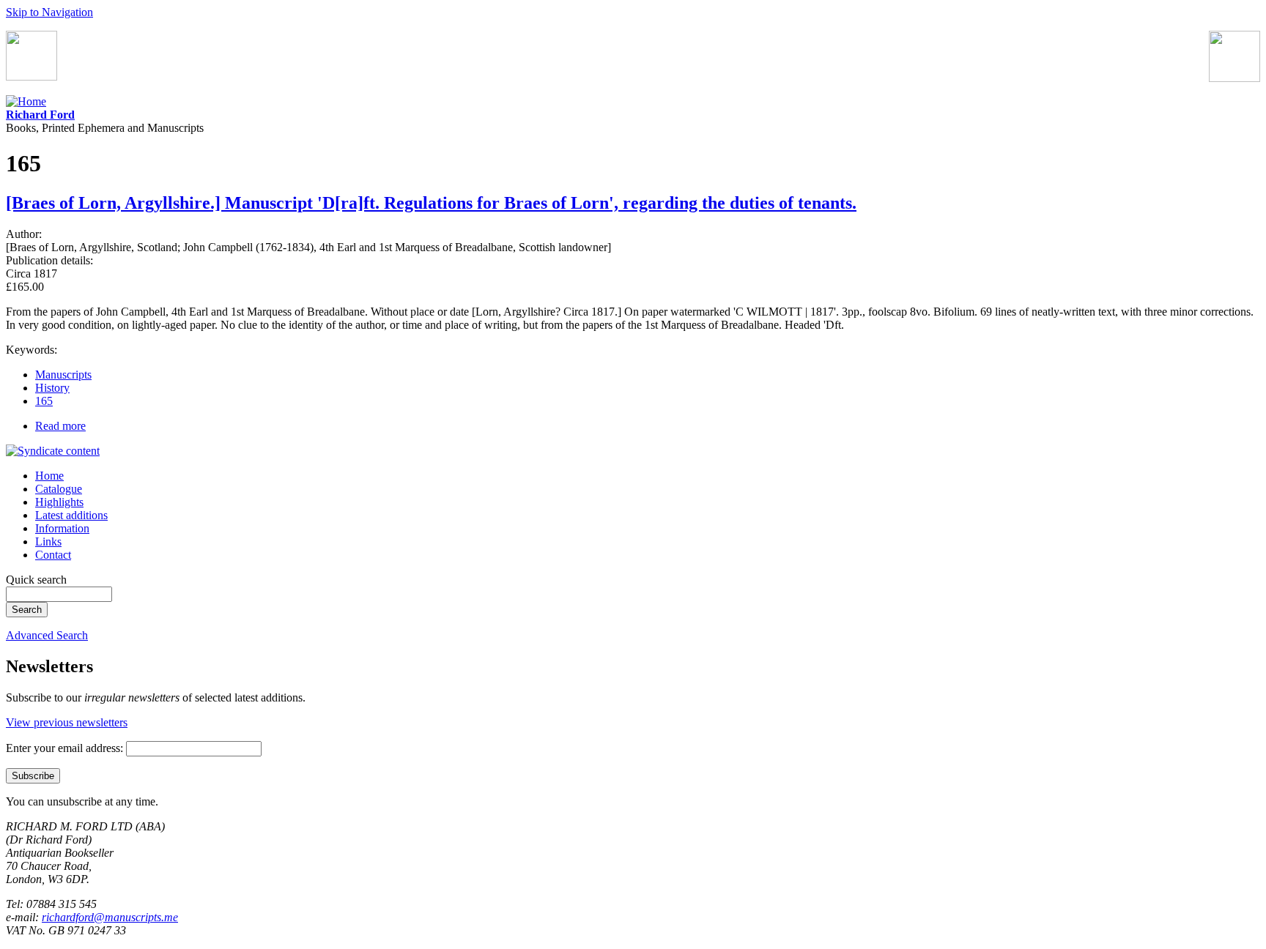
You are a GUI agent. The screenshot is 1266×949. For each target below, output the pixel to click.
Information (62, 528)
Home (49, 475)
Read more (60, 426)
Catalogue (58, 489)
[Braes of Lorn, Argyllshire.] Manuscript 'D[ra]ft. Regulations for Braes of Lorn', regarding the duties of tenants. (431, 202)
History (52, 388)
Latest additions (71, 515)
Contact (53, 554)
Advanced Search (47, 635)
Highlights (59, 502)
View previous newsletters (66, 722)
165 (44, 401)
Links (48, 541)
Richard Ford (40, 114)
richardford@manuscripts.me (110, 917)
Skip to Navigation (49, 12)
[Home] (26, 101)
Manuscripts (63, 374)
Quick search (36, 579)
